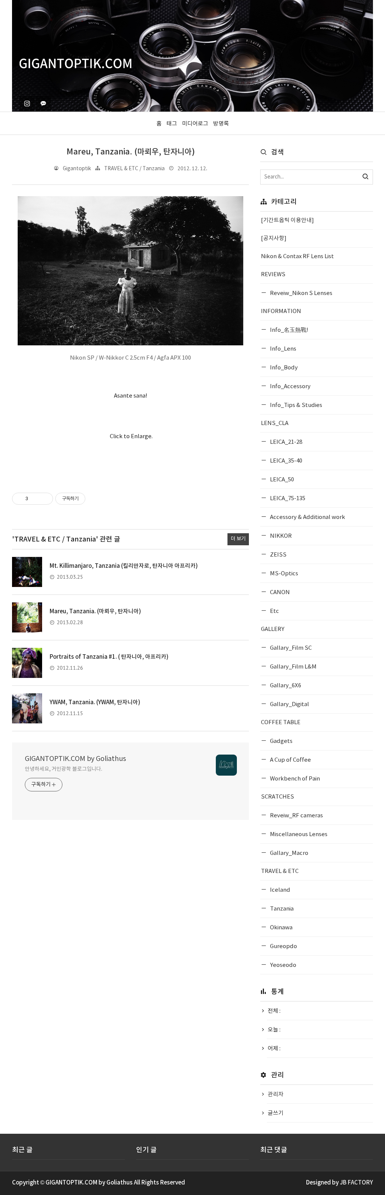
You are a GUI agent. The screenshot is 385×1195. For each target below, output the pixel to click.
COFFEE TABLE (280, 722)
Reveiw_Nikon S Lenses (300, 293)
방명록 (221, 124)
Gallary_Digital (289, 704)
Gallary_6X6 (285, 685)
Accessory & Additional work (307, 517)
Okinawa (281, 927)
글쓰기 (275, 1113)
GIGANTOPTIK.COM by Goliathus (75, 759)
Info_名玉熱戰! (288, 330)
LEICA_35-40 (285, 461)
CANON (279, 592)
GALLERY (272, 629)
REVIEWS (273, 274)
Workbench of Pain (294, 779)
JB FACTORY (356, 1183)
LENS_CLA (274, 423)
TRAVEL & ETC (280, 871)
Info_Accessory (290, 386)
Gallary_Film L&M (293, 667)
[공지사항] (273, 238)
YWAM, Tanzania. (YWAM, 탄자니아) (95, 702)
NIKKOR (280, 536)
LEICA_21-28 (285, 442)
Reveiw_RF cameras (296, 815)
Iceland (279, 890)
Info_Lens (282, 349)
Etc (274, 611)
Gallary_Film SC (290, 648)
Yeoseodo (282, 965)
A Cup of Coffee (290, 760)
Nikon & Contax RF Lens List (297, 256)
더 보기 (238, 539)
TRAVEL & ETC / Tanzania (134, 169)
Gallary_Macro (288, 853)
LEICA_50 (281, 479)
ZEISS (277, 555)
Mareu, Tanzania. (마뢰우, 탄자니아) (131, 152)
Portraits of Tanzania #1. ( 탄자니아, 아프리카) (109, 657)
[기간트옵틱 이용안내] (287, 220)
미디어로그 (195, 124)
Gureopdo (283, 946)
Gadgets (281, 741)
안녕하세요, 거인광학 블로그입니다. (63, 769)
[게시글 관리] (44, 498)
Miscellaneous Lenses (298, 834)
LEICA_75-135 (287, 498)
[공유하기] (35, 498)
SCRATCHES (277, 797)
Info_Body (283, 368)
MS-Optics (283, 573)
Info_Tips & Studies (295, 405)
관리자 (275, 1094)
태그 (172, 124)
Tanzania (281, 909)
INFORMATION (281, 311)
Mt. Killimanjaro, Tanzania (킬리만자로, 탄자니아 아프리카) (124, 566)
